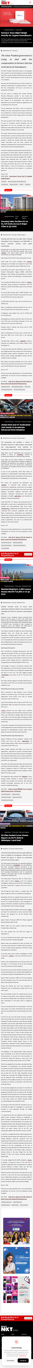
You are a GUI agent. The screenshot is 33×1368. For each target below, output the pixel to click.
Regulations (5, 848)
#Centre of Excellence (6, 545)
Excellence (20, 454)
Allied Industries (6, 438)
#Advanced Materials (6, 542)
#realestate (27, 184)
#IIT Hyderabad (5, 548)
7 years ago (18, 30)
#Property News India (6, 1202)
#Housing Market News (6, 389)
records (23, 627)
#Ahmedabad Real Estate (17, 386)
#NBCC (21, 184)
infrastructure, (5, 508)
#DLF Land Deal (24, 1205)
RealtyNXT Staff (26, 586)
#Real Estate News (5, 386)
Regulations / (8, 832)
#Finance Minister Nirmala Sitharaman (17, 181)
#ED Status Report (5, 1205)
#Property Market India (19, 389)
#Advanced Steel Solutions (19, 545)
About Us (24, 1334)
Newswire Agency (25, 217)
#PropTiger (27, 386)
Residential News (7, 50)
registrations (25, 741)
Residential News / (10, 30)
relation (11, 956)
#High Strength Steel (17, 542)
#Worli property (16, 794)
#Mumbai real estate (6, 797)
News (12, 1334)
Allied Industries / (10, 421)
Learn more (22, 1356)
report (30, 909)
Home (2, 1334)
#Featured (3, 181)
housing (29, 261)
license (30, 1160)
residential (23, 341)
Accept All (23, 1360)
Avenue (17, 881)
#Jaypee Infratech (14, 184)
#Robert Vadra (15, 1205)
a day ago (16, 217)
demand (3, 253)
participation (5, 675)
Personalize (10, 1360)
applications (18, 496)
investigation (17, 865)
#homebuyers (4, 184)
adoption (3, 485)
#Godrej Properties (5, 794)
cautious (29, 282)
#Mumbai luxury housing (7, 800)
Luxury (3, 710)
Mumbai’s (25, 776)
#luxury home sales (17, 797)
